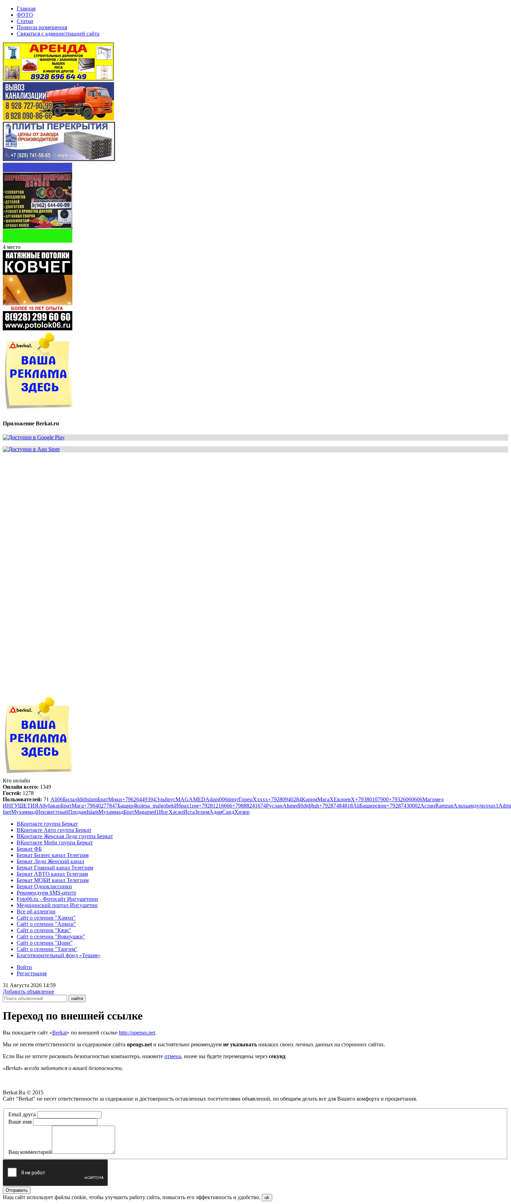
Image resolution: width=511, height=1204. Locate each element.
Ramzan (444, 806)
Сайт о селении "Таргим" (47, 949)
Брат (102, 799)
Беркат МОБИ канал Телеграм (53, 880)
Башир (125, 806)
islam (91, 799)
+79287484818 (336, 806)
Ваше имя (20, 1122)
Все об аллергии (36, 911)
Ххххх (260, 799)
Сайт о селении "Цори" (45, 943)
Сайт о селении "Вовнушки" (51, 936)
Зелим (202, 812)
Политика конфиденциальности (41, 1105)
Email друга (22, 1114)
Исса (189, 812)
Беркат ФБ (29, 849)
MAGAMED (190, 799)
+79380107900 (372, 799)
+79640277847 (100, 806)
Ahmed (291, 806)
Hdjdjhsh (309, 806)
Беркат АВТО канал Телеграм (52, 874)
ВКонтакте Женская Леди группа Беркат (65, 836)
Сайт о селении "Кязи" (44, 930)
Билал (70, 799)
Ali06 (56, 799)
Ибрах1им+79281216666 (203, 806)
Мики (115, 799)
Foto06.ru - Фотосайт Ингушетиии (57, 899)
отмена (172, 1056)
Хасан (176, 812)
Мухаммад (23, 812)
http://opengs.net (137, 1033)
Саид (228, 812)
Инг (164, 812)
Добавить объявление (28, 991)
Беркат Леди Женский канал (50, 861)
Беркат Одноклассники (44, 886)
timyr (233, 799)
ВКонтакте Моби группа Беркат (55, 842)
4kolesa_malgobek (153, 806)
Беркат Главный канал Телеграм (55, 868)
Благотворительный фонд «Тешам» (58, 955)
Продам (77, 812)
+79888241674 (249, 806)
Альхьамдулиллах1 (475, 806)
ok (267, 1197)
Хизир (242, 812)
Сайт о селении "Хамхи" (46, 918)
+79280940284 (285, 799)
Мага (323, 799)
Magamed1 (146, 812)
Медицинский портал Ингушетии (57, 905)
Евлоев (342, 799)
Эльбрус (166, 799)
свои (381, 806)
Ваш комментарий (30, 1152)
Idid (81, 799)
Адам (215, 812)
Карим (309, 799)
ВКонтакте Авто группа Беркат (54, 830)
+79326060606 (405, 799)
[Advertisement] (211, 507)
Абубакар (50, 806)
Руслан (274, 806)
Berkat (59, 1033)
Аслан (427, 806)
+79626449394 (139, 799)
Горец (246, 799)
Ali (356, 806)
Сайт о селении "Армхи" (46, 924)
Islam (92, 812)
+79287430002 (403, 806)
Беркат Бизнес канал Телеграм (53, 855)
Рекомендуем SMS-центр (46, 893)
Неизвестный (52, 812)
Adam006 (216, 799)
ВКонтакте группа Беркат (47, 824)
